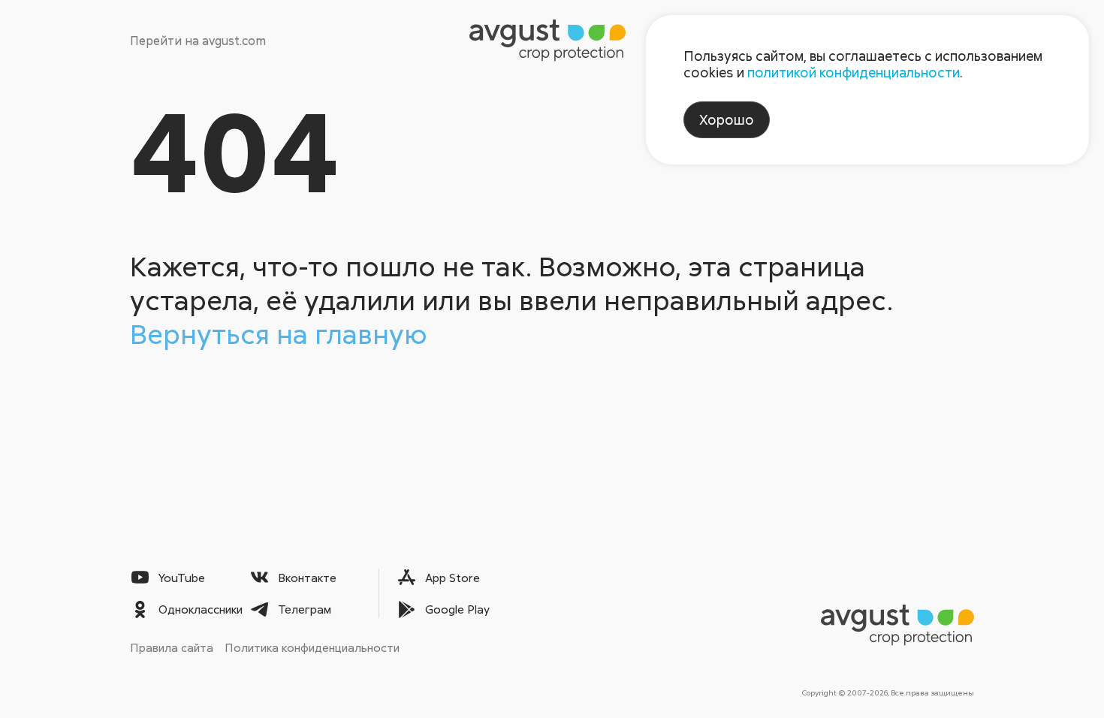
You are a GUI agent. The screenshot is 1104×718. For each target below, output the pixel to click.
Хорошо (726, 119)
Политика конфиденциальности (312, 647)
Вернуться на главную (278, 333)
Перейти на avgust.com (198, 40)
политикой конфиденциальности (853, 72)
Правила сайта (171, 647)
